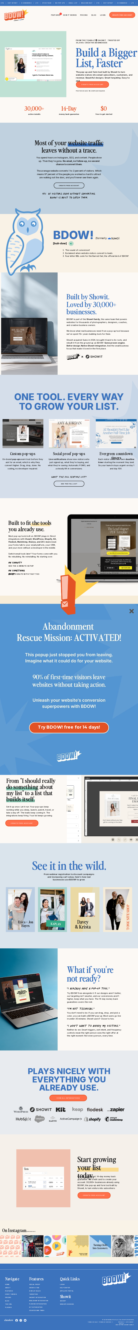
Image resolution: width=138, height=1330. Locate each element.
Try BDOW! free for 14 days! (69, 727)
